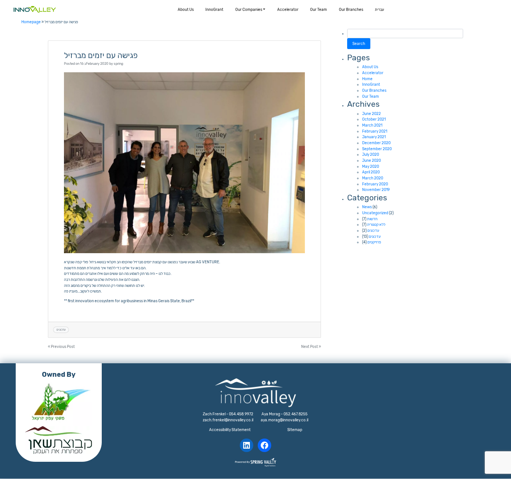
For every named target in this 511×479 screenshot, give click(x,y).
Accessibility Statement (230, 429)
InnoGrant (214, 9)
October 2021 (374, 119)
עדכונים (61, 329)
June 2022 (371, 113)
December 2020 (376, 142)
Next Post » (311, 346)
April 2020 (371, 172)
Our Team (318, 9)
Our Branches (351, 9)
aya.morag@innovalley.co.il (284, 420)
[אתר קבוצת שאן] (58, 440)
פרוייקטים (374, 242)
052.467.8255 (295, 414)
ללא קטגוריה (376, 224)
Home (367, 78)
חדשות (372, 218)
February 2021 (374, 131)
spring (118, 63)
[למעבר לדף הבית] (34, 9)
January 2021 (374, 136)
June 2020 (371, 160)
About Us (186, 9)
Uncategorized (375, 212)
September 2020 (377, 148)
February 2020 (375, 184)
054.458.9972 (241, 414)
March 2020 (372, 178)
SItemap (294, 429)
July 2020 (370, 154)
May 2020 (370, 166)
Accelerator (288, 9)
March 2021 (372, 125)
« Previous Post (61, 346)
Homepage (31, 21)
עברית (379, 9)
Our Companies (248, 9)
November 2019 (376, 189)
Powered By (243, 462)
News (367, 206)
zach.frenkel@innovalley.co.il (228, 420)
